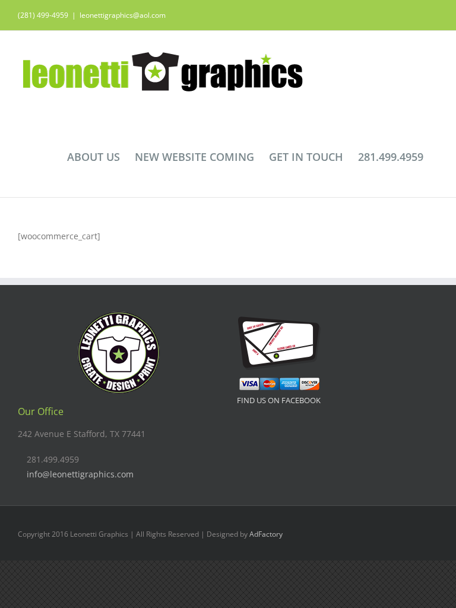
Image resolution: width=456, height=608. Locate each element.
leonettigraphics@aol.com (123, 15)
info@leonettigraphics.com (80, 474)
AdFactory (266, 534)
